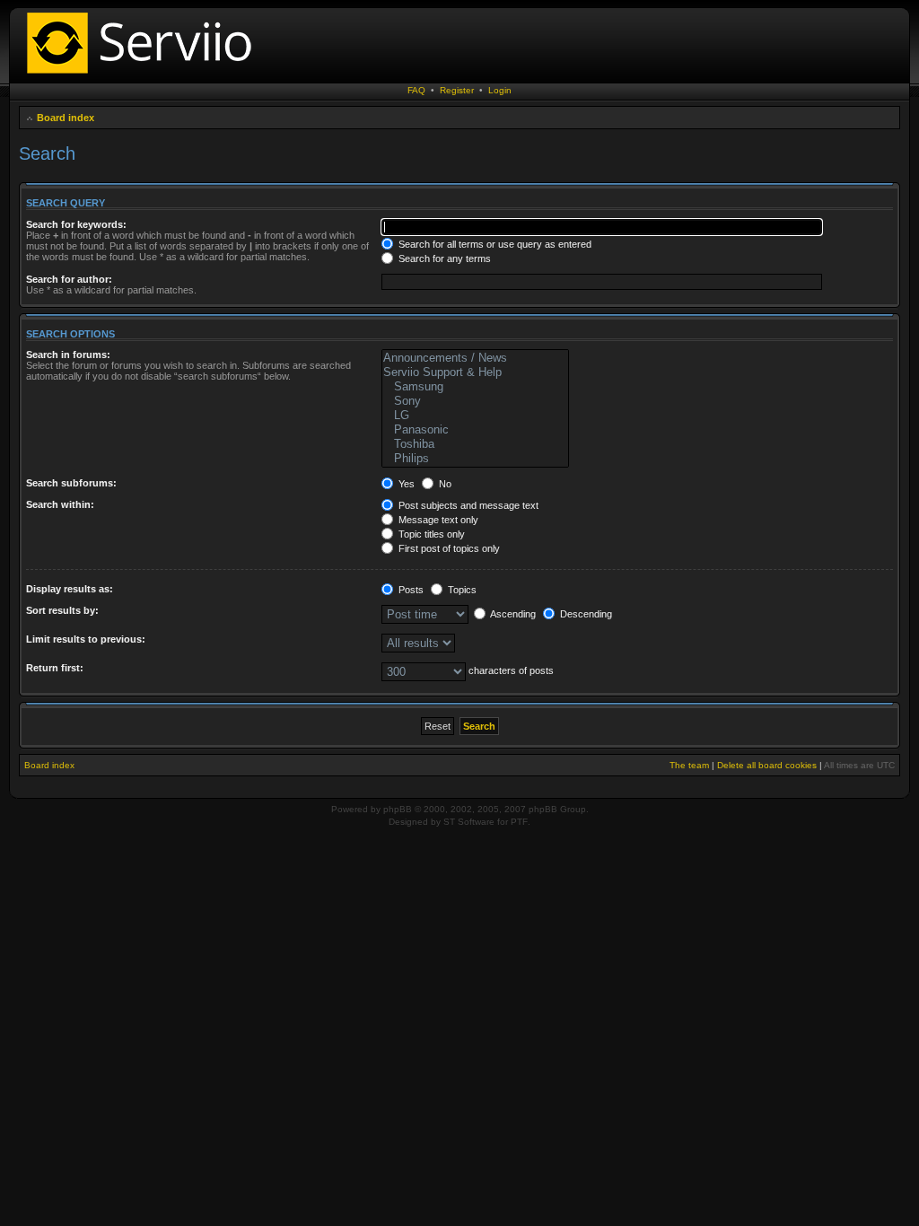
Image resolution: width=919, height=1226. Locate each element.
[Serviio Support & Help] (475, 372)
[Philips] (475, 458)
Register (457, 90)
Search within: (60, 504)
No (443, 483)
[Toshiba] (475, 444)
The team (689, 765)
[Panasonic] (475, 430)
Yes (405, 483)
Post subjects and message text (467, 505)
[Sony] (475, 401)
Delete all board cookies (767, 765)
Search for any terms (443, 258)
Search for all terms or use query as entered (493, 244)
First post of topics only (448, 548)
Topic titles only (430, 534)
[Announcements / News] (475, 358)
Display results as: (69, 588)
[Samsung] (475, 387)
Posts (410, 589)
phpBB (397, 809)
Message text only (437, 519)
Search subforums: (71, 482)
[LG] (475, 415)
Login (500, 90)
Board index (65, 117)
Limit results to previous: (85, 639)
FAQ (416, 90)
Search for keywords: (76, 224)
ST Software (469, 822)
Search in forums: (68, 354)
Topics (461, 589)
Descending (584, 614)
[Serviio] (144, 76)
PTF (519, 822)
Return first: (54, 667)
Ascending (512, 614)
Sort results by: (62, 610)
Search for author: (69, 279)
